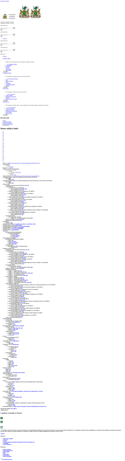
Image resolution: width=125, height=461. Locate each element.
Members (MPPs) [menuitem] (6, 58)
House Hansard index (7, 123)
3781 (12, 166)
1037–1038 (25, 280)
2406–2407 (25, 275)
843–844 (24, 194)
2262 (22, 309)
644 (16, 357)
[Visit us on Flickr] (1, 425)
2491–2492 (15, 242)
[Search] (1, 29)
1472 (13, 335)
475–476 (17, 332)
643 (15, 351)
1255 (16, 376)
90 (22, 277)
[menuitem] (12, 64)
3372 (23, 204)
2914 (11, 319)
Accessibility (6, 443)
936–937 (24, 271)
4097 (18, 379)
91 (22, 314)
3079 (16, 328)
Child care (11, 167)
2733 (13, 322)
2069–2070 (24, 188)
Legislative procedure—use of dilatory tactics (26, 223)
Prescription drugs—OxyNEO (36, 391)
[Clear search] (14, 28)
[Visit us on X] (1, 420)
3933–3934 (15, 234)
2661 (24, 290)
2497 (13, 240)
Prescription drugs (18, 397)
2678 (23, 207)
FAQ (4, 452)
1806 (32, 218)
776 (21, 270)
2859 (13, 387)
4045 (23, 192)
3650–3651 (29, 282)
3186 (19, 328)
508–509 (22, 278)
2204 (23, 274)
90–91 (22, 316)
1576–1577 (23, 300)
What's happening (7, 444)
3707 (13, 385)
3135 (22, 195)
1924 (23, 307)
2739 (22, 190)
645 (12, 360)
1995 (13, 404)
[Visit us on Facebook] (2, 418)
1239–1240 (23, 297)
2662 (24, 309)
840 (11, 394)
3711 (13, 383)
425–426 (27, 185)
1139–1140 (30, 273)
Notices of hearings (7, 456)
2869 (14, 388)
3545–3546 (18, 172)
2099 (16, 354)
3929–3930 (17, 235)
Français (5, 38)
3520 (22, 205)
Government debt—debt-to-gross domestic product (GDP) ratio (26, 176)
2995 (14, 328)
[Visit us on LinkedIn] (2, 422)
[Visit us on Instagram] (1, 416)
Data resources (6, 455)
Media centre (6, 454)
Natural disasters (15, 229)
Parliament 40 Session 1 (8, 124)
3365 (22, 328)
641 (15, 347)
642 (13, 361)
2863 (13, 390)
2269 (14, 400)
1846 (11, 222)
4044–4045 (21, 219)
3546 (15, 174)
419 (13, 338)
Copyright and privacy (7, 459)
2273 (16, 247)
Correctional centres (17, 225)
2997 (22, 208)
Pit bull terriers (15, 340)
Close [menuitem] (5, 71)
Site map (2, 433)
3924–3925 (15, 236)
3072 (22, 214)
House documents (7, 449)
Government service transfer (18, 372)
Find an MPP (6, 451)
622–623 (24, 200)
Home (4, 120)
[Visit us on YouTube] (2, 428)
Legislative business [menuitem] (7, 73)
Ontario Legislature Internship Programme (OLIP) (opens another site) (19, 442)
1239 (22, 288)
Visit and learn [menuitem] (6, 101)
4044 (22, 201)
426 (21, 220)
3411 (23, 198)
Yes (13, 408)
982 (13, 393)
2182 (13, 179)
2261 (22, 290)
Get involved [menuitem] (5, 88)
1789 (13, 399)
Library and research (8, 450)
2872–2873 (23, 302)
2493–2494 (13, 241)
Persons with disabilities (24, 226)
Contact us (5, 439)
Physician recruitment (19, 325)
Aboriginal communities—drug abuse (20, 391)
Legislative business (7, 121)
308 (14, 332)
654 (23, 311)
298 (21, 304)
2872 (22, 285)
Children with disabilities (18, 227)
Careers (5, 440)
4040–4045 (21, 268)
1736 (25, 281)
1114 (23, 211)
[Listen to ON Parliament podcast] (1, 424)
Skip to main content (5, 1)
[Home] (21, 20)
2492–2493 (14, 243)
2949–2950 (17, 322)
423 (10, 369)
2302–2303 (24, 292)
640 (12, 343)
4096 (16, 379)
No (16, 408)
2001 (13, 183)
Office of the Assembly (8, 438)
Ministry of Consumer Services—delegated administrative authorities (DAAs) (24, 163)
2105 (23, 295)
